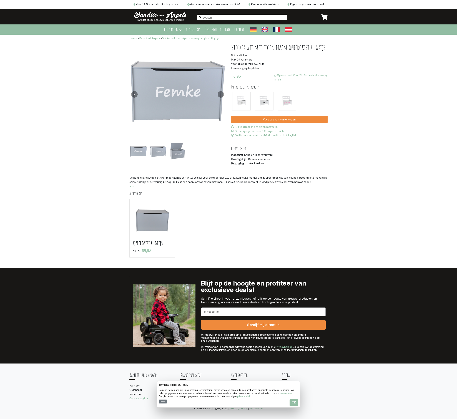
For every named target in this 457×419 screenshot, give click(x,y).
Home (133, 38)
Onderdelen (213, 29)
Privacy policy (238, 408)
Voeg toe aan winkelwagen (279, 119)
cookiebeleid (286, 393)
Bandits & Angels (149, 38)
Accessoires (193, 29)
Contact (240, 29)
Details (162, 401)
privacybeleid (244, 396)
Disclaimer (256, 408)
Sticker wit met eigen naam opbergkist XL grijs (190, 38)
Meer (132, 186)
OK (294, 402)
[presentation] (134, 94)
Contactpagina (138, 398)
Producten (171, 29)
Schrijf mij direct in (263, 325)
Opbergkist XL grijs (148, 243)
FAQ (227, 29)
